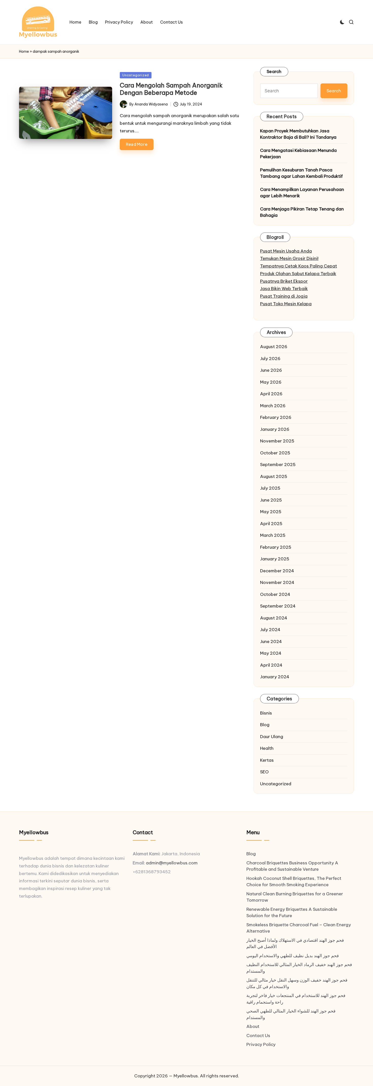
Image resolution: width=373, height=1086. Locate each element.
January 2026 (274, 429)
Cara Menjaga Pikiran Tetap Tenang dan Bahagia (302, 212)
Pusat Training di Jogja (284, 296)
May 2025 (270, 511)
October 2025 (275, 453)
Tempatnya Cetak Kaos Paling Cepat (298, 266)
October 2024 (275, 594)
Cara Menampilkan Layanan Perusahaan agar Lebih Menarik (302, 193)
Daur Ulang (271, 736)
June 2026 (271, 370)
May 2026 (270, 382)
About (252, 1026)
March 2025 (272, 535)
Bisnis (266, 713)
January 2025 (274, 559)
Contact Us (258, 1035)
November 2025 (277, 441)
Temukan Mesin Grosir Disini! (289, 258)
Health (267, 748)
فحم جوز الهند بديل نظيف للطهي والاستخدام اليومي (292, 955)
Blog (264, 724)
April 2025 (271, 523)
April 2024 (271, 665)
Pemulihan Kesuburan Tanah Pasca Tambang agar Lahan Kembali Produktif (301, 173)
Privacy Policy (261, 1044)
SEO (264, 772)
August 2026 (273, 346)
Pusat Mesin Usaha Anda (286, 251)
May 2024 (270, 653)
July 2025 (270, 488)
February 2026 (275, 417)
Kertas (267, 760)
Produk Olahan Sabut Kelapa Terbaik (298, 273)
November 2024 (277, 582)
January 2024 (274, 677)
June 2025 (271, 500)
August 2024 (273, 618)
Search (274, 71)
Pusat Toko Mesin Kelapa (286, 304)
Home (24, 51)
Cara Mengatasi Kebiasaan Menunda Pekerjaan (298, 154)
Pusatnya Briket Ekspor (284, 281)
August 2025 (273, 476)
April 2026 (271, 394)
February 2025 (275, 547)
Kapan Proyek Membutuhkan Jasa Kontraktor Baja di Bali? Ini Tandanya (298, 134)
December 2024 (277, 571)
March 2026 (272, 405)
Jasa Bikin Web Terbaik (284, 288)
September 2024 (278, 606)
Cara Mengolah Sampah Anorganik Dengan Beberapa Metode (171, 88)
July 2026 (270, 358)
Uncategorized (135, 75)
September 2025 (278, 464)
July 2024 (270, 629)
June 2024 (271, 641)
